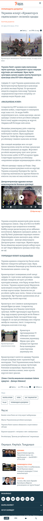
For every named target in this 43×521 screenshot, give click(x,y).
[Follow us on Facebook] (3, 499)
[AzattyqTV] (26, 518)
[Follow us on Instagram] (18, 499)
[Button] (23, 30)
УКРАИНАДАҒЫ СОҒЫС (24, 464)
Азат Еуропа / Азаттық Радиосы (17, 192)
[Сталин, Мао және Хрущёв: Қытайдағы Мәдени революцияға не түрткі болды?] (9, 481)
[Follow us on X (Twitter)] (8, 499)
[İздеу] (36, 518)
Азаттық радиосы (7, 22)
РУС (16, 518)
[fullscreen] (40, 207)
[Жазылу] (32, 499)
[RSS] (27, 499)
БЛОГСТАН (20, 478)
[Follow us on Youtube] (13, 499)
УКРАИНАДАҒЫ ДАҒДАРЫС (12, 9)
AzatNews (20, 450)
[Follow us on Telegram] (23, 499)
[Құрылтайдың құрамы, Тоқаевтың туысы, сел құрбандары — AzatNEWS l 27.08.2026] (9, 453)
